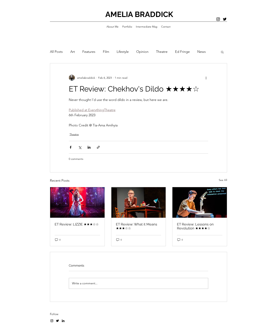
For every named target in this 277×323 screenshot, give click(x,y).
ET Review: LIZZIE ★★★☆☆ (77, 224)
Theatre (162, 52)
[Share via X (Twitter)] (80, 147)
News (201, 52)
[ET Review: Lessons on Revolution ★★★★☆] (199, 202)
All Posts (56, 52)
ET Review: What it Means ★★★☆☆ (136, 226)
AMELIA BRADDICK (139, 14)
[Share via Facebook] (70, 147)
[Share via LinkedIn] (89, 147)
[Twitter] (224, 19)
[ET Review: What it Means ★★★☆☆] (138, 202)
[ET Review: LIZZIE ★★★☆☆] (77, 202)
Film (106, 52)
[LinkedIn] (63, 321)
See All (223, 180)
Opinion (142, 52)
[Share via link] (98, 147)
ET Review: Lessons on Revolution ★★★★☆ (195, 226)
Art (72, 52)
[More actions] (206, 77)
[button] (222, 51)
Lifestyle (123, 52)
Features (88, 52)
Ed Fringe (182, 52)
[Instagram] (218, 19)
